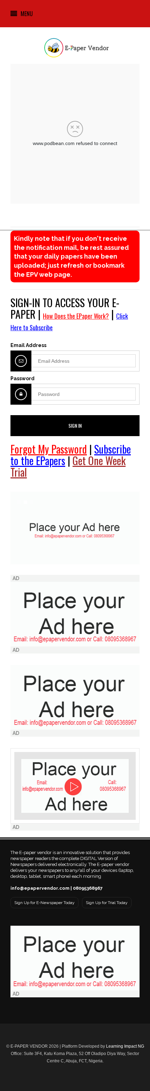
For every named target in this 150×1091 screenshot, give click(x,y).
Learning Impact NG (125, 1046)
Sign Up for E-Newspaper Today (44, 902)
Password (22, 378)
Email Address (28, 345)
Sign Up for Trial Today (107, 902)
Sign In (75, 425)
